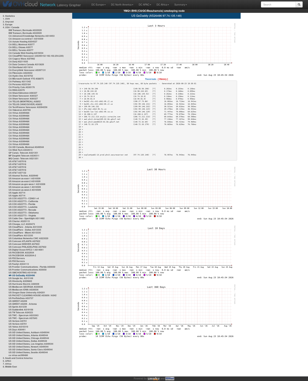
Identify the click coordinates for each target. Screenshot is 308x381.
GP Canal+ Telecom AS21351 (23, 152)
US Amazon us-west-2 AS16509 (25, 189)
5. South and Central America (18, 358)
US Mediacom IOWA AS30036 (23, 289)
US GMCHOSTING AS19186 (23, 272)
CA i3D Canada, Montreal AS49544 (26, 147)
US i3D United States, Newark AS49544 (28, 346)
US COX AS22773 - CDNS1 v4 (24, 198)
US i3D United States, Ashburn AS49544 (29, 332)
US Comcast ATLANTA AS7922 (24, 241)
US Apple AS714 (17, 192)
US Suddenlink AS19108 (21, 309)
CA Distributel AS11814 (21, 67)
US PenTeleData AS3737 (21, 298)
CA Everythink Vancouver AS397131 (27, 70)
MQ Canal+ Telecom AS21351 (23, 158)
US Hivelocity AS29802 (20, 281)
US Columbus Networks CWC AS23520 (28, 238)
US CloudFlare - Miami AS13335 (25, 232)
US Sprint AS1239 (18, 306)
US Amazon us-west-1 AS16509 (25, 187)
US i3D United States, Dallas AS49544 (28, 341)
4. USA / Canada (11, 27)
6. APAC (7, 360)
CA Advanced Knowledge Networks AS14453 (32, 35)
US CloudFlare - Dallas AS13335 (25, 229)
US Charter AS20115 (19, 221)
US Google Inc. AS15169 (21, 278)
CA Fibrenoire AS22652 (20, 72)
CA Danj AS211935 (18, 61)
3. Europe (7, 24)
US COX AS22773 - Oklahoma (24, 212)
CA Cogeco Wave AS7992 (22, 58)
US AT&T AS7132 (17, 172)
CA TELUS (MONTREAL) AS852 (25, 101)
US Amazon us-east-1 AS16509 (24, 178)
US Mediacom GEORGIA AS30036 (26, 286)
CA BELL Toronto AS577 (21, 50)
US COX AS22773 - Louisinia (23, 206)
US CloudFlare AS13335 (21, 235)
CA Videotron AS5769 (20, 110)
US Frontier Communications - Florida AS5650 (32, 266)
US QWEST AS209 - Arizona (23, 303)
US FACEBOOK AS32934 (21, 252)
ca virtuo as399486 (18, 355)
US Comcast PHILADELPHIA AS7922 (27, 246)
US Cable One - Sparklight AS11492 (27, 218)
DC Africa (161, 4)
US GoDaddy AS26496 (23, 275)
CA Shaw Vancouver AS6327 (23, 95)
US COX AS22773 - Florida (22, 204)
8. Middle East (10, 366)
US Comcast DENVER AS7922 (24, 244)
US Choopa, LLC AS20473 (22, 224)
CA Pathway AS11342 (20, 81)
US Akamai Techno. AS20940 (23, 175)
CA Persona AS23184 (20, 84)
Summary (179, 4)
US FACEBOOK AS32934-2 (22, 255)
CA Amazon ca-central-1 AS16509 (26, 38)
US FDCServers (17, 258)
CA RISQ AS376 (17, 90)
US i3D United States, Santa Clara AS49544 (31, 349)
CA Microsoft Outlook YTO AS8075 (26, 78)
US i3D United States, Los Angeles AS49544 (31, 343)
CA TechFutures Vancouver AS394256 (28, 107)
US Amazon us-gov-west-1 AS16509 (27, 184)
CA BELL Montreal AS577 (22, 44)
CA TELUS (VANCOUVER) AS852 (25, 104)
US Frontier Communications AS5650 (28, 269)
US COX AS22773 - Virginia (22, 215)
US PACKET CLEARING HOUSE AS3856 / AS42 (33, 295)
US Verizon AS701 (18, 321)
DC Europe (97, 4)
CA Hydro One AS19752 (21, 75)
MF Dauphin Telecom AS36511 (24, 155)
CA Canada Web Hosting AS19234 (26, 53)
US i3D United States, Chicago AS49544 (29, 338)
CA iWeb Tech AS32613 (20, 149)
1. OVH (6, 18)
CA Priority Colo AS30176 (22, 87)
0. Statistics (9, 15)
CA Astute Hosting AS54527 (23, 41)
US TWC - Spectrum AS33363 (23, 315)
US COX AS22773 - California (23, 201)
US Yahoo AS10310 (18, 326)
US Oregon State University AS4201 (27, 292)
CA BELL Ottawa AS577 (21, 47)
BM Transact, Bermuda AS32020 (25, 30)
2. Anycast (8, 21)
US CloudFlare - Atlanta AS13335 (25, 226)
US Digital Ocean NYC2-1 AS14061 (26, 249)
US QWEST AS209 (18, 301)
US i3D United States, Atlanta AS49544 (28, 335)
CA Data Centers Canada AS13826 (26, 64)
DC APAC (144, 4)
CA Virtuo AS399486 (19, 112)
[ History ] (163, 79)
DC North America (121, 4)
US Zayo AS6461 (17, 329)
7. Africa (7, 363)
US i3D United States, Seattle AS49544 (28, 352)
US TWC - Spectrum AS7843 (23, 318)
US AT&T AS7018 (17, 161)
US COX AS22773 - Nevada (22, 209)
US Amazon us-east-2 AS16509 (24, 181)
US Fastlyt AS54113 (19, 264)
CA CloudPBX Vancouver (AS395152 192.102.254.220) (36, 55)
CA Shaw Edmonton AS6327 (23, 92)
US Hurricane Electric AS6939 (24, 283)
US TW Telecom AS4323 (21, 312)
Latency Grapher (60, 4)
